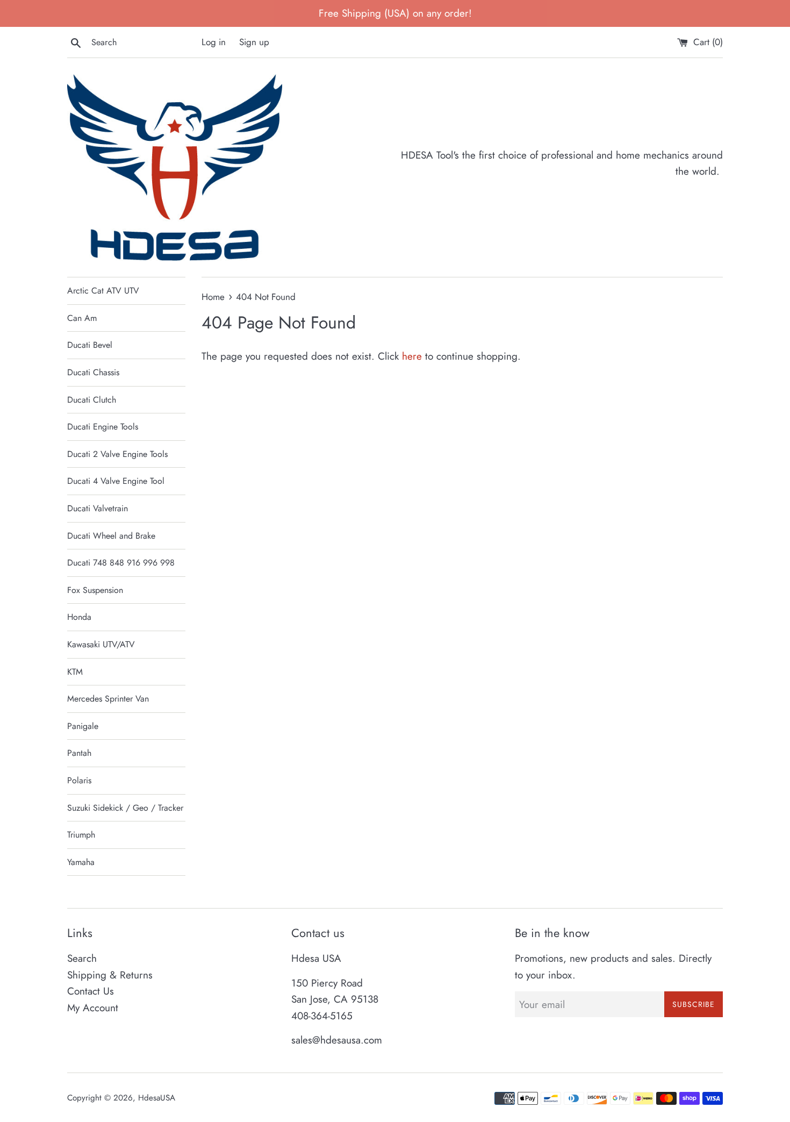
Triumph (81, 834)
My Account (92, 1007)
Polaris (79, 780)
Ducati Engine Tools (102, 426)
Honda (79, 617)
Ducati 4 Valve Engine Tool (115, 481)
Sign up (254, 41)
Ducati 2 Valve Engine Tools (117, 454)
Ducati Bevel (89, 345)
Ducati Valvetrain (97, 508)
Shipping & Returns (110, 975)
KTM (75, 672)
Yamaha (81, 862)
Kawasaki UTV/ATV (101, 644)
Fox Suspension (95, 590)
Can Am (82, 318)
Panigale (82, 726)
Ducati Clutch (91, 400)
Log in (214, 41)
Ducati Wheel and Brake (111, 536)
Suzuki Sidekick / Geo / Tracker (125, 808)
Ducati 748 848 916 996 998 (121, 562)
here (412, 356)
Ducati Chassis (93, 372)
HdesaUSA (156, 1098)
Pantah (79, 753)
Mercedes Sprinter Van (108, 698)
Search (82, 958)
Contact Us (90, 991)
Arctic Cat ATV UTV (103, 290)
